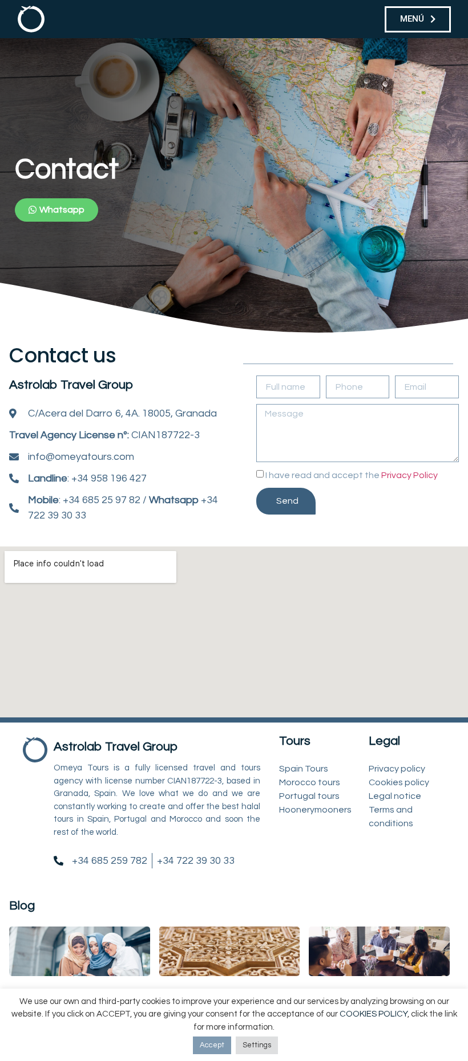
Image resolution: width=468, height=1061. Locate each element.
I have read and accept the (351, 475)
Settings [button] (257, 1045)
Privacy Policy (409, 475)
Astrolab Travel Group (71, 384)
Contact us (62, 355)
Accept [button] (212, 1045)
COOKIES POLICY (374, 1014)
